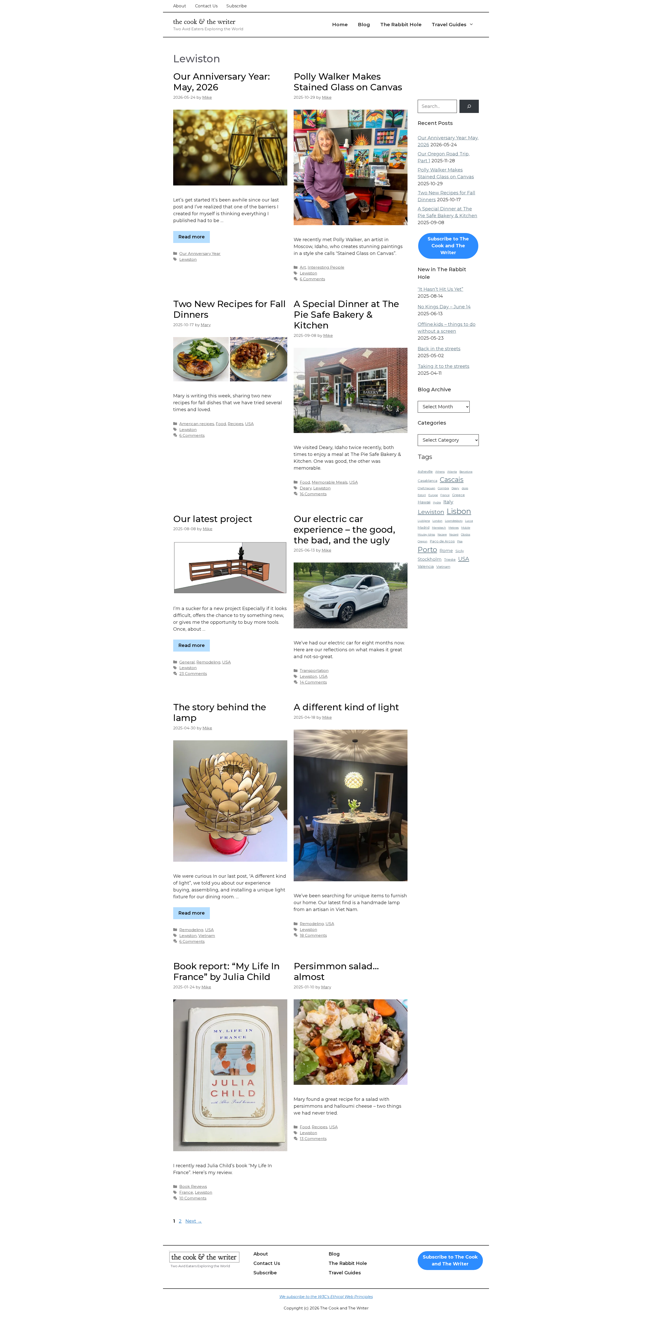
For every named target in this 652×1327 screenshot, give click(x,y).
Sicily (459, 551)
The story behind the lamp (219, 712)
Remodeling (208, 662)
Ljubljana (424, 521)
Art (303, 267)
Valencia (426, 566)
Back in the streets (439, 349)
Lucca (469, 521)
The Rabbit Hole (401, 24)
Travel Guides (449, 24)
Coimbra (443, 488)
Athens (440, 471)
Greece (458, 495)
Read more (191, 237)
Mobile (465, 527)
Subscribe (236, 6)
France (186, 1192)
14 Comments (313, 682)
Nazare (442, 534)
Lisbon (459, 511)
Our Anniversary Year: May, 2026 (221, 82)
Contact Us (206, 6)
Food (221, 423)
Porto (427, 549)
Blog (364, 24)
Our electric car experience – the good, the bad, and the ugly (344, 529)
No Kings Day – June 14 (444, 307)
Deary (305, 488)
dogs (465, 488)
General (187, 662)
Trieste (450, 559)
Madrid (423, 527)
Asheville (425, 471)
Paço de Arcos (442, 541)
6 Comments (312, 279)
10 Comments (192, 1198)
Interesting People (326, 267)
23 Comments (193, 673)
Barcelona (465, 471)
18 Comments (313, 935)
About (179, 6)
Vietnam (206, 935)
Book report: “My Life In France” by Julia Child (226, 971)
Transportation (314, 670)
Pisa (460, 541)
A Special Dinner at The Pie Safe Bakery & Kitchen (346, 314)
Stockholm (430, 559)
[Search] (469, 106)
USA (249, 423)
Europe (433, 495)
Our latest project (212, 518)
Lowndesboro (454, 521)
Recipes (235, 423)
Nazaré (453, 534)
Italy (448, 502)
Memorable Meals (329, 482)
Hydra (437, 502)
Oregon (422, 541)
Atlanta (452, 471)
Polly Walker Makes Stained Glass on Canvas (348, 82)
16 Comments (313, 494)
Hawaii (424, 502)
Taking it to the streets (443, 366)
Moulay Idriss (426, 534)
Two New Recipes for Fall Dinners (229, 309)
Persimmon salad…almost (336, 971)
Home (340, 24)
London (437, 521)
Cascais (452, 479)
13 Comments (313, 1138)
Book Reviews (193, 1186)
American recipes (196, 423)
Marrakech (439, 527)
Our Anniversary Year (200, 253)
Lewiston (188, 259)
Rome (446, 550)
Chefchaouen (426, 488)
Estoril (422, 495)
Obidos (465, 534)
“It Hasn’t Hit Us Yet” (440, 289)
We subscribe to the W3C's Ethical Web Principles (326, 1296)
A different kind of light (346, 707)
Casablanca (427, 481)
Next (193, 1221)
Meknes (454, 527)
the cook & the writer (204, 21)
